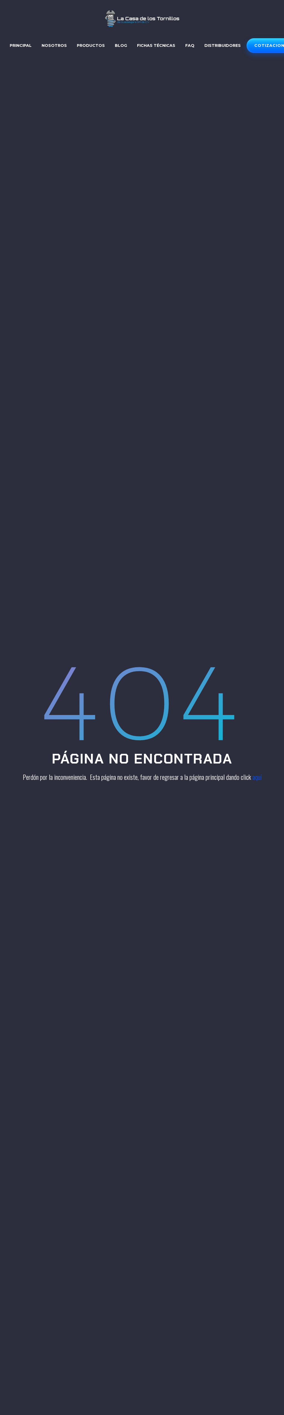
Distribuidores (222, 45)
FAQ (189, 45)
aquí (257, 777)
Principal (21, 45)
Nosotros (54, 45)
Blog (121, 45)
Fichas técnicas (156, 45)
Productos (91, 45)
